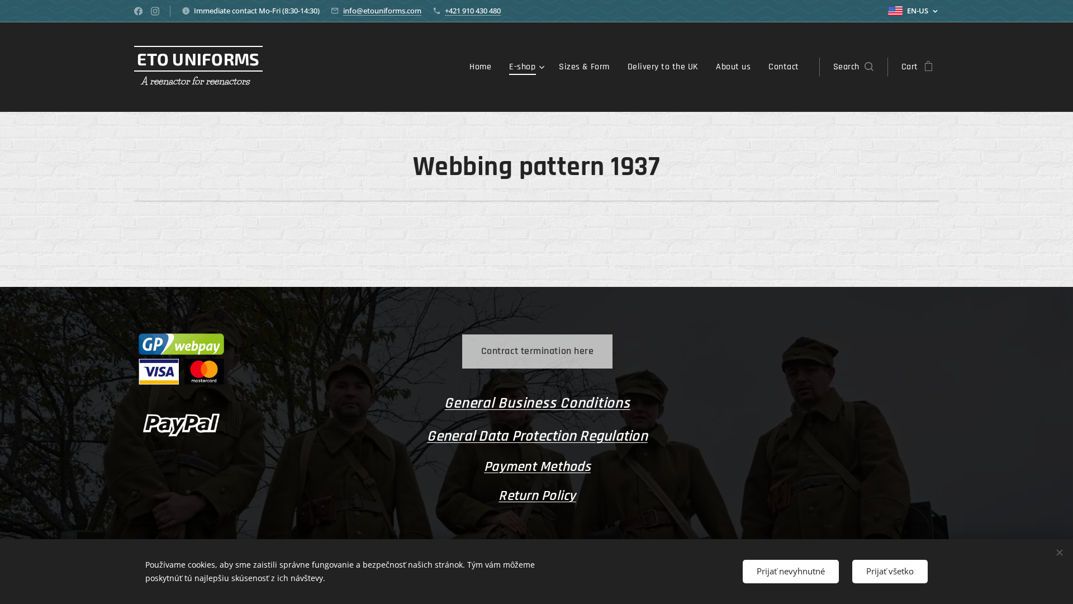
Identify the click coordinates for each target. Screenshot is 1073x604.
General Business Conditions (537, 403)
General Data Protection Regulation (537, 436)
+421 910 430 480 (473, 11)
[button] (853, 67)
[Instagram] (155, 11)
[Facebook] (138, 11)
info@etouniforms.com (382, 11)
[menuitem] (483, 67)
